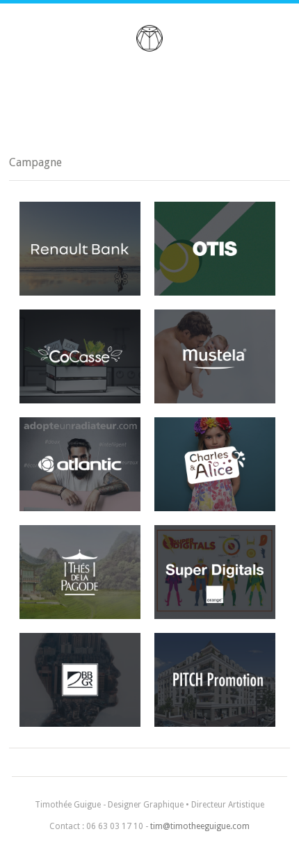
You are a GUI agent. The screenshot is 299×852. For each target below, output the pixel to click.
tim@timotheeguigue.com (200, 826)
